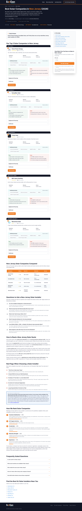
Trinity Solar (46, 24)
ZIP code (56, 57)
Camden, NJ (10, 495)
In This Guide (57, 33)
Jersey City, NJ (11, 497)
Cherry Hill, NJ (11, 488)
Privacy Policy (65, 505)
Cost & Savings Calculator (70, 2)
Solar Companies (11, 6)
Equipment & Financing (13, 78)
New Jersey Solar (49, 2)
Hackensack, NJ (11, 486)
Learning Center (58, 2)
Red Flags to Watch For (60, 42)
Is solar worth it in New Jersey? (28, 459)
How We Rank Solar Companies (61, 44)
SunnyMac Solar (32, 24)
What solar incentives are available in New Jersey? (28, 463)
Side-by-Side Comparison (60, 38)
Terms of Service (73, 505)
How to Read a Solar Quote (61, 41)
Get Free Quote (12, 84)
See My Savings (64, 63)
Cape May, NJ (10, 493)
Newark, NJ (10, 491)
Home (43, 2)
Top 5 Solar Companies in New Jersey (63, 36)
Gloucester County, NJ (12, 489)
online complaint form (14, 402)
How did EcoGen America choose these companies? (28, 475)
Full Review (11, 81)
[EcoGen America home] (10, 2)
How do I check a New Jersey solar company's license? (28, 471)
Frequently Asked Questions (61, 46)
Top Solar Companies (58, 505)
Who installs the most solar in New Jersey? (28, 467)
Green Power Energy (17, 24)
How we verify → (45, 60)
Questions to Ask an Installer (61, 39)
